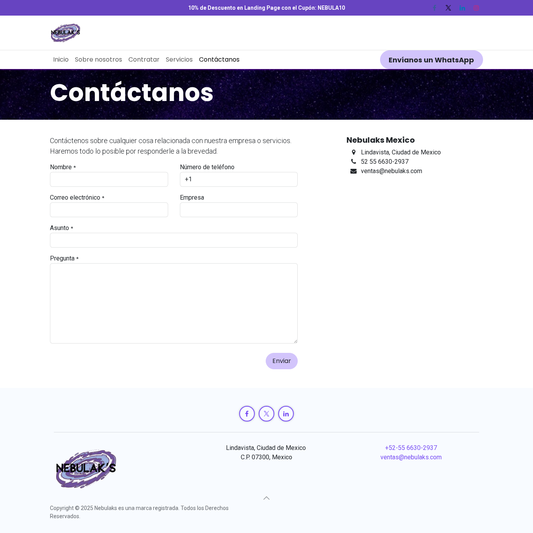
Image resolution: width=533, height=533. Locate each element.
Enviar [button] (281, 360)
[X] (448, 8)
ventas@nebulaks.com (411, 457)
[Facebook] (434, 8)
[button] (266, 498)
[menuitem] (61, 59)
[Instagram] (476, 8)
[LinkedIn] (462, 8)
